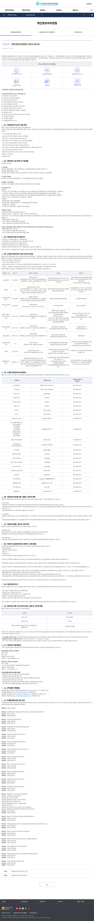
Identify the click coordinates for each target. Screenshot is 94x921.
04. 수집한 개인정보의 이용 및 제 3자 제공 (12, 102)
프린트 (92, 15)
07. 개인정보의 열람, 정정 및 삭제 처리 (11, 108)
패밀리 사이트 (80, 901)
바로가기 (60, 901)
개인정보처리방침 (12, 15)
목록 (47, 885)
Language (88, 3)
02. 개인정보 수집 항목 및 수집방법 (10, 98)
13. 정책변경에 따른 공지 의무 (9, 120)
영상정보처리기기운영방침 (20, 913)
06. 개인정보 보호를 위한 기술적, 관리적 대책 (13, 106)
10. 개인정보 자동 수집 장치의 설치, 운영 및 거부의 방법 (15, 114)
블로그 (23, 908)
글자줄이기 (88, 15)
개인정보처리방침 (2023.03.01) (19, 875)
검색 (92, 10)
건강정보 (58, 10)
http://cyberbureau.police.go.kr (22, 696)
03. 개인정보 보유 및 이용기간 (9, 100)
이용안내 (42, 10)
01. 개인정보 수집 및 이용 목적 (9, 96)
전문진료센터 (24, 901)
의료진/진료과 (26, 10)
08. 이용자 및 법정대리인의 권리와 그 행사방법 (13, 110)
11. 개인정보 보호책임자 (7, 116)
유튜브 (17, 908)
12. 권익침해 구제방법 (7, 118)
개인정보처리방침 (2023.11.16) (19, 871)
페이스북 (26, 908)
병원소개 (75, 10)
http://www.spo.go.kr (22, 694)
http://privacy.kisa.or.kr (32, 690)
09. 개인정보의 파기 (6, 112)
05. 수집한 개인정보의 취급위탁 (9, 104)
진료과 (3, 901)
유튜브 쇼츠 (29, 908)
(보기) (27, 749)
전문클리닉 (42, 901)
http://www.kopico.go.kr (19, 692)
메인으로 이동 (3, 15)
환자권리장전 (33, 913)
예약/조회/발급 (9, 10)
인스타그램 (20, 908)
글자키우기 (84, 15)
